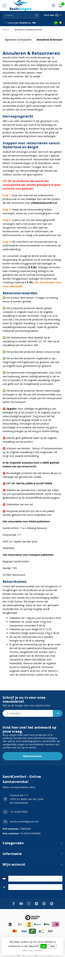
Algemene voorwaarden (18, 39)
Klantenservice (32, 756)
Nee (52, 946)
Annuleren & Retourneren (28, 29)
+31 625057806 (18, 811)
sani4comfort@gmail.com (24, 821)
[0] (60, 5)
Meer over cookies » (33, 950)
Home (6, 29)
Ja (43, 946)
